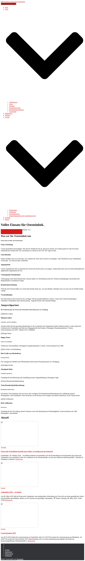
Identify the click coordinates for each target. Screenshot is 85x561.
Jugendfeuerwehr (14, 108)
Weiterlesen (19, 459)
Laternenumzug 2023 (8, 533)
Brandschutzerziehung (16, 110)
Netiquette (8, 556)
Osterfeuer (12, 212)
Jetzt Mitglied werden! (11, 232)
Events (3, 488)
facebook (6, 545)
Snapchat (6, 549)
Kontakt (7, 218)
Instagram (6, 547)
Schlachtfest (13, 210)
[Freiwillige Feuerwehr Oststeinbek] (13, 2)
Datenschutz (9, 554)
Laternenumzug (14, 214)
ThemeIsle (19, 559)
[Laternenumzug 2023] (19, 527)
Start (6, 7)
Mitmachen (8, 113)
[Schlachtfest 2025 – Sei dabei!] (19, 486)
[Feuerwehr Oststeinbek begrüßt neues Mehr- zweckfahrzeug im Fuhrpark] (19, 445)
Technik (11, 106)
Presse (7, 219)
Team (11, 104)
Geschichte (12, 112)
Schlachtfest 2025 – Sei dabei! (11, 492)
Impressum (8, 552)
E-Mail (7, 550)
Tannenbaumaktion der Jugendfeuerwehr (22, 216)
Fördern (7, 115)
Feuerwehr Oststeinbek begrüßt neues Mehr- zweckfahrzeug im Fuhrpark (27, 451)
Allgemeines (13, 102)
